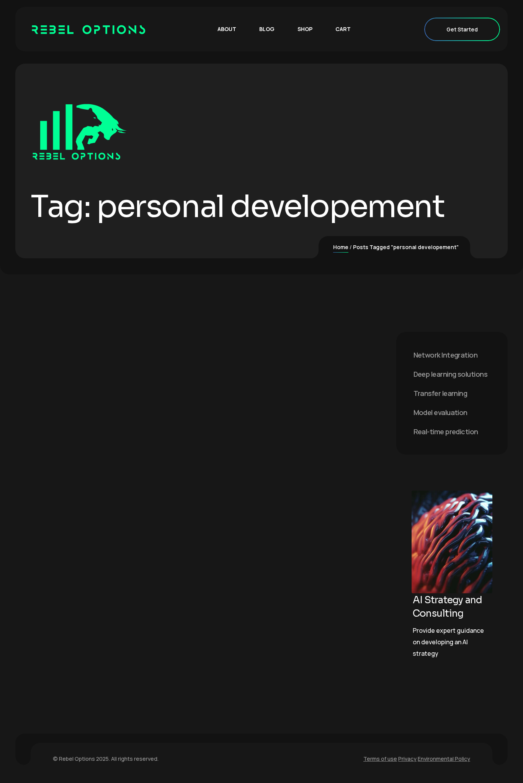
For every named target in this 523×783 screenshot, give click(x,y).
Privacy (407, 758)
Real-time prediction (445, 431)
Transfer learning (440, 393)
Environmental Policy (444, 758)
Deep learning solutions (450, 374)
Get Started (462, 29)
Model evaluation (440, 412)
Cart (343, 29)
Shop (304, 29)
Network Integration (445, 354)
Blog (267, 29)
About (226, 29)
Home (340, 247)
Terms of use (380, 758)
